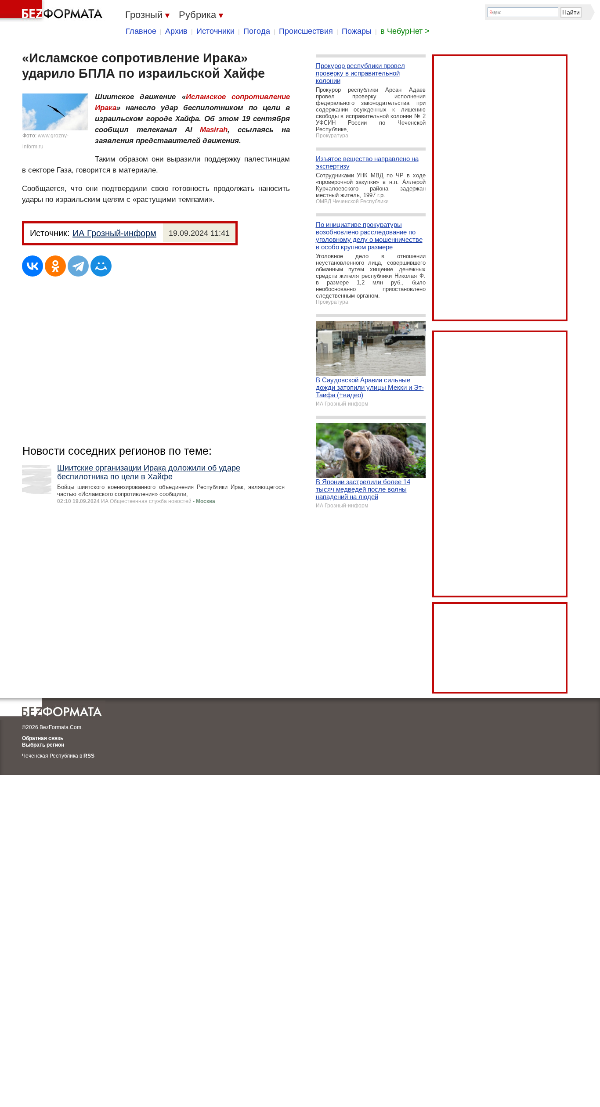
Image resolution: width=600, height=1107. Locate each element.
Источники (215, 31)
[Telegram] (78, 266)
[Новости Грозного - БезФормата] (52, 11)
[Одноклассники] (55, 266)
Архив (176, 31)
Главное (141, 31)
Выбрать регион (43, 745)
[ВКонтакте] (32, 266)
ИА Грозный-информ (114, 233)
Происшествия (306, 31)
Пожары (357, 31)
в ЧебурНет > (405, 31)
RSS (88, 756)
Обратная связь (42, 738)
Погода (256, 31)
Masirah (214, 130)
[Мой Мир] (101, 266)
